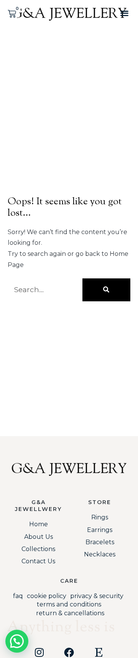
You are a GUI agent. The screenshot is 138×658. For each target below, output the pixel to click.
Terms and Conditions (69, 604)
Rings (99, 517)
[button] (124, 12)
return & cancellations (70, 613)
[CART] (12, 14)
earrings (99, 530)
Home (38, 524)
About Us (38, 536)
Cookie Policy (46, 596)
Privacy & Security (96, 596)
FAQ (18, 596)
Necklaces (99, 554)
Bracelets (99, 542)
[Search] (106, 289)
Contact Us (38, 561)
